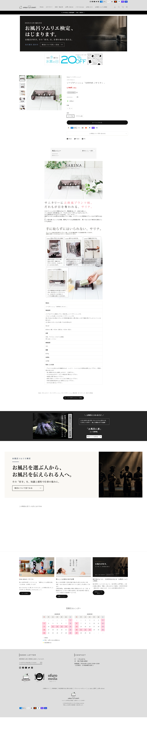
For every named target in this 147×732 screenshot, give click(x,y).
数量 (68, 105)
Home (42, 7)
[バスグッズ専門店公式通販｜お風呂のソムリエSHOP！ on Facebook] (23, 668)
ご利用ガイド (46, 688)
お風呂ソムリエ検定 (101, 7)
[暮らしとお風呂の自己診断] (73, 567)
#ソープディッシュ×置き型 (69, 393)
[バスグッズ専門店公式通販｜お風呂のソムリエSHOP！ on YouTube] (26, 668)
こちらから (80, 659)
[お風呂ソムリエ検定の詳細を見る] (73, 33)
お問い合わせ (69, 7)
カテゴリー (49, 7)
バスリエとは (80, 7)
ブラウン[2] (79, 116)
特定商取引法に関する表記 (66, 688)
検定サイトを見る (98, 592)
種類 (68, 113)
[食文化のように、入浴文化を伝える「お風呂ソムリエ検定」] (110, 567)
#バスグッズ (81, 393)
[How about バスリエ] (36, 567)
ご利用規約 (54, 688)
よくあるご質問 (92, 688)
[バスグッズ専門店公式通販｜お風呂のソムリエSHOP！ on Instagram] (20, 668)
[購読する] (41, 663)
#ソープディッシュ (55, 393)
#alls (39, 393)
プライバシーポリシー (80, 688)
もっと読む (25, 593)
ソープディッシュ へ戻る (74, 397)
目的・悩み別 (59, 7)
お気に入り (89, 7)
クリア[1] (70, 116)
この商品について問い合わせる (97, 133)
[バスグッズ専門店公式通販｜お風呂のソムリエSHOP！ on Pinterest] (32, 668)
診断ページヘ (62, 596)
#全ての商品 (89, 393)
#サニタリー (45, 393)
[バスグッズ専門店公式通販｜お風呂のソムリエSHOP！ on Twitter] (29, 668)
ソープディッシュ (75, 77)
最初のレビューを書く (88, 150)
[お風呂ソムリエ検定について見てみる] (73, 475)
